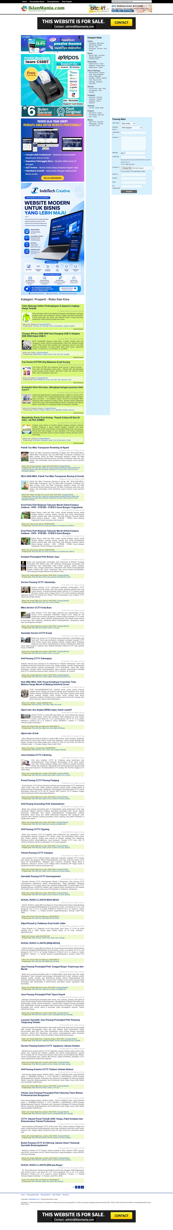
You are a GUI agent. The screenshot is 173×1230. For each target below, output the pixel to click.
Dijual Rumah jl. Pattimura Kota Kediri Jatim (43, 923)
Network (99, 99)
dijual (44, 728)
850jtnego (62, 728)
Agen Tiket (92, 122)
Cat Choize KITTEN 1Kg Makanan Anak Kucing (46, 362)
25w (58, 354)
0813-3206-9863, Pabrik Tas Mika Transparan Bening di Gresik (52, 476)
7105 (44, 704)
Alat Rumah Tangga (95, 45)
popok (63, 440)
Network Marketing (95, 57)
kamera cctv (66, 676)
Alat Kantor (100, 43)
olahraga (46, 326)
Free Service (93, 88)
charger (44, 354)
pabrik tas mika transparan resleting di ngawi (56, 467)
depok (50, 676)
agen (69, 577)
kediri (44, 938)
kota (48, 938)
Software (92, 103)
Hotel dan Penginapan (96, 122)
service (51, 602)
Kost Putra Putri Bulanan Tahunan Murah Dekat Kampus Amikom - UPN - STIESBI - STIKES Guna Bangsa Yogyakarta (52, 506)
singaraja (63, 749)
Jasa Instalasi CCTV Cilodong (36, 755)
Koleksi (98, 78)
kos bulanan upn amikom (66, 525)
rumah (52, 938)
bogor (44, 798)
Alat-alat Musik (94, 72)
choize (48, 379)
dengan (65, 410)
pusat (59, 704)
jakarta (44, 1064)
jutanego (60, 1181)
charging (66, 354)
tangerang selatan (48, 1040)
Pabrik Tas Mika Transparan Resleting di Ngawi (45, 447)
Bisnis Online (93, 55)
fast (61, 354)
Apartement (93, 113)
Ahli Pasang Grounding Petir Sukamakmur (42, 804)
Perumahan (93, 115)
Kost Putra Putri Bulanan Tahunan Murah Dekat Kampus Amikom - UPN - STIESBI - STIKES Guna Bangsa (50, 532)
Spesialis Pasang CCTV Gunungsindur (41, 876)
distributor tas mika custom (58, 469)
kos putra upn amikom (49, 525)
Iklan (100, 88)
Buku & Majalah (98, 74)
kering (59, 440)
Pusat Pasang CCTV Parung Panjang (40, 780)
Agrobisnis (92, 43)
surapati (56, 749)
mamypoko (44, 440)
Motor (102, 108)
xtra (54, 440)
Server (98, 101)
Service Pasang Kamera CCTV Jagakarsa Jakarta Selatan (50, 1046)
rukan (48, 749)
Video (100, 67)
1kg (59, 379)
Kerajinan (92, 78)
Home (24, 2)
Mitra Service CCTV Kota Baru (36, 607)
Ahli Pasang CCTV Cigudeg (35, 829)
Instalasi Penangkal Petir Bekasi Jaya (40, 557)
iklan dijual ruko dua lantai (50, 918)
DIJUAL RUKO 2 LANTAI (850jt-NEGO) (40, 943)
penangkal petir (61, 577)
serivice (67, 775)
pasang (53, 577)
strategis (62, 938)
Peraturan (65, 1195)
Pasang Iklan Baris (37, 2)
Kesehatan (36, 440)
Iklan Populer (67, 2)
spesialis (70, 1014)
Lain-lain (99, 48)
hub (55, 704)
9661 (48, 704)
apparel (66, 326)
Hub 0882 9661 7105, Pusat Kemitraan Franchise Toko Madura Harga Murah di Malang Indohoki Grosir (48, 683)
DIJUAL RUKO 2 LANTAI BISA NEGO (40, 900)
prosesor (71, 410)
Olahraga (36, 326)
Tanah (95, 116)
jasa (48, 577)
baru (53, 410)
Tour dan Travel (94, 125)
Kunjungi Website (45, 324)
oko (41, 326)
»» (82, 1187)
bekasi (44, 577)
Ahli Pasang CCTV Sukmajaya (36, 658)
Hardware (92, 99)
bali (52, 749)
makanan (64, 379)
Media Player (100, 65)
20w (54, 354)
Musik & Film (97, 80)
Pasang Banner (53, 2)
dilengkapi (59, 410)
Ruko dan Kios (36, 467)
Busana (91, 46)
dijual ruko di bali (29, 733)
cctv (47, 602)
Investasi (101, 55)
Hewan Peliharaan (39, 379)
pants (50, 440)
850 (55, 1181)
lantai (52, 1181)
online (51, 326)
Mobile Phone (37, 354)
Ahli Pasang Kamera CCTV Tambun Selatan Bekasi (47, 1069)
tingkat (55, 728)
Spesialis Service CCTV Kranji (36, 633)
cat (52, 379)
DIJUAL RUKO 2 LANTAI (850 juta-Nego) (41, 1165)
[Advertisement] (86, 30)
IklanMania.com (34, 1199)
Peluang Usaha (94, 58)
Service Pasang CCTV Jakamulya (38, 582)
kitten (55, 379)
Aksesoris (92, 97)
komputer (42, 410)
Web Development (97, 89)
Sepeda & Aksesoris (95, 82)
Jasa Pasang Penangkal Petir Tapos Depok (43, 994)
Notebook (92, 101)
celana (68, 440)
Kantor (100, 113)
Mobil (97, 108)
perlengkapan (58, 326)
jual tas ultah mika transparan (39, 469)
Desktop (35, 410)
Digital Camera (94, 63)
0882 (52, 704)
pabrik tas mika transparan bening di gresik (56, 496)
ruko (47, 728)
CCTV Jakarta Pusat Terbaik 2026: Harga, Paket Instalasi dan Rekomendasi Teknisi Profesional (52, 1120)
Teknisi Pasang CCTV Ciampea (37, 853)
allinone (48, 410)
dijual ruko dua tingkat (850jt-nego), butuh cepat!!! (46, 710)
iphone (50, 354)
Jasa (96, 46)
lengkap (72, 326)
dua (51, 728)
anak (69, 379)
